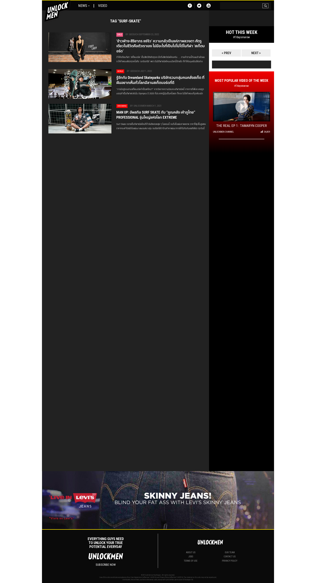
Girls (119, 34)
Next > (256, 53)
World (120, 71)
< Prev (226, 53)
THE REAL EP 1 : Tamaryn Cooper (241, 126)
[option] (241, 47)
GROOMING (122, 106)
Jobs (190, 556)
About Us (191, 552)
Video (102, 6)
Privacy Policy (229, 560)
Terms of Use (191, 560)
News (83, 6)
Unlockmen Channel (223, 131)
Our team (230, 552)
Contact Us (230, 556)
